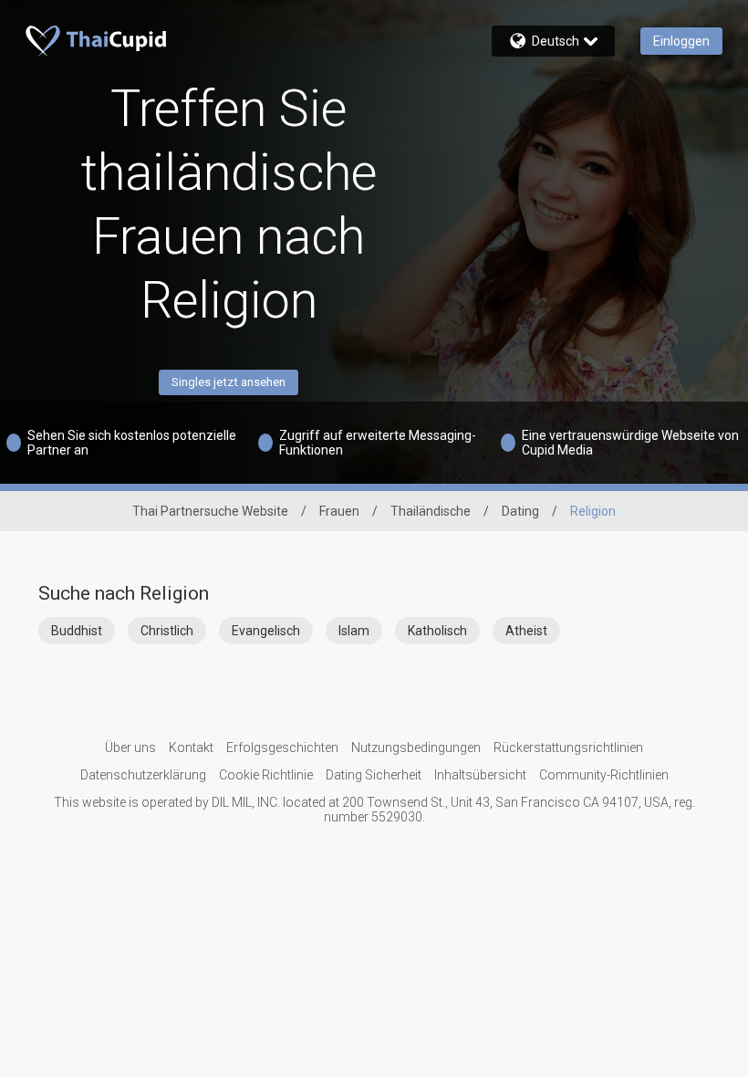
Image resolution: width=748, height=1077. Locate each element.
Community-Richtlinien (604, 775)
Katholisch (437, 630)
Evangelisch (266, 630)
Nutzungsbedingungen (416, 747)
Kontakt (191, 747)
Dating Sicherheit (373, 775)
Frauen (339, 511)
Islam (353, 630)
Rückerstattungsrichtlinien (568, 747)
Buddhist (76, 630)
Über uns (130, 747)
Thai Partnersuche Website (210, 511)
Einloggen (681, 41)
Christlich (166, 630)
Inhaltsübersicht (480, 775)
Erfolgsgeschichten (282, 747)
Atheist (526, 630)
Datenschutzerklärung (143, 775)
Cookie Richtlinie (266, 775)
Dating (520, 511)
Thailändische (430, 511)
